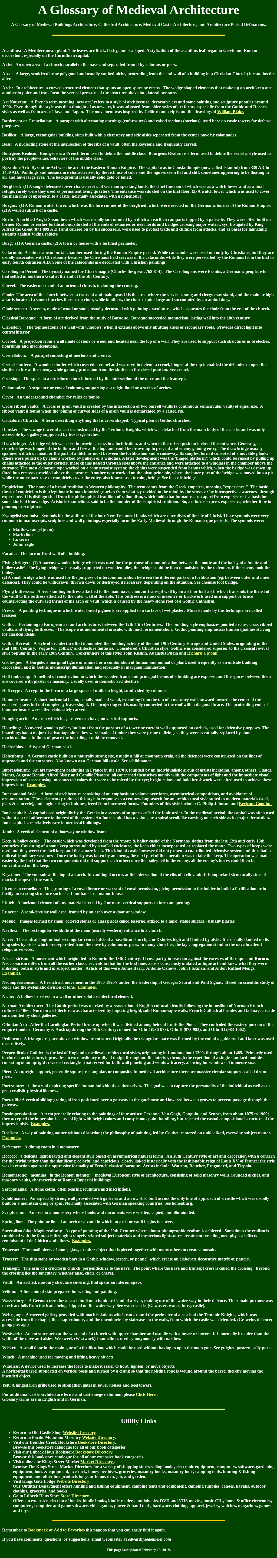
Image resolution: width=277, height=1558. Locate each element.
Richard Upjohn (202, 653)
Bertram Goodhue (255, 803)
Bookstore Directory (96, 1442)
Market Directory (97, 1461)
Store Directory (75, 1496)
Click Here (146, 1394)
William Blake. (230, 111)
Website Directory (79, 1432)
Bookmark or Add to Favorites (57, 1530)
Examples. (36, 784)
